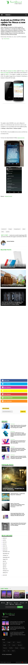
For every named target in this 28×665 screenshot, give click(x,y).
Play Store (18, 604)
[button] (2, 15)
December (5, 551)
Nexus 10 (3, 72)
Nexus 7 (23, 70)
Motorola (5, 648)
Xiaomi (13, 651)
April (4, 567)
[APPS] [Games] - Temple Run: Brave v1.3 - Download (18, 494)
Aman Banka (6, 39)
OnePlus (11, 648)
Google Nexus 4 (17, 229)
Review (16, 648)
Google (7, 72)
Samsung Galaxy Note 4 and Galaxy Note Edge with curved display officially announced (18, 514)
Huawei (4, 645)
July (3, 561)
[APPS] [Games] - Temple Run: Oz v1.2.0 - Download (13, 489)
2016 (4, 544)
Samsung (22, 648)
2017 (4, 542)
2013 (4, 550)
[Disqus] (14, 325)
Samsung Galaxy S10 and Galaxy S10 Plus (6, 596)
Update (7, 231)
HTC (14, 642)
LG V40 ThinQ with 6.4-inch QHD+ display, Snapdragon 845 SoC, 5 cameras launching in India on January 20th (17, 634)
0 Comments (23, 37)
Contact (16, 603)
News (3, 231)
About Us (10, 603)
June (4, 563)
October (5, 555)
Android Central (8, 196)
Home (3, 603)
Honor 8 (18, 642)
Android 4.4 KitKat (12, 70)
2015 (4, 546)
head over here (21, 137)
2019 (4, 538)
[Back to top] (25, 660)
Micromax (20, 645)
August (4, 559)
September (5, 557)
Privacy (12, 604)
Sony (4, 651)
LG (9, 645)
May (4, 565)
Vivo (8, 651)
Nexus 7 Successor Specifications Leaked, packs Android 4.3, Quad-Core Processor (18, 505)
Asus (4, 642)
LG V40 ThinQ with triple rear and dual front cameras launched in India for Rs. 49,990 (17, 628)
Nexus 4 (7, 74)
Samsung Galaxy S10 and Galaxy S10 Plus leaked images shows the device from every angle (17, 623)
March (4, 569)
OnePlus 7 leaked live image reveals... (19, 596)
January (4, 572)
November (5, 553)
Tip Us (22, 603)
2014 (4, 548)
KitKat (24, 229)
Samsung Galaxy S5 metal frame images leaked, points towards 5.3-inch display (18, 524)
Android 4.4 (4, 229)
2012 (4, 575)
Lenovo (13, 645)
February (5, 571)
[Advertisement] (14, 54)
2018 (4, 540)
